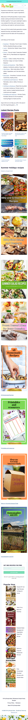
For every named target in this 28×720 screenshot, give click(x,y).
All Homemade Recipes (7, 395)
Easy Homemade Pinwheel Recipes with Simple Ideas (20, 673)
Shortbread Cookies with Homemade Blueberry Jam (20, 134)
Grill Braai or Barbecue (9, 86)
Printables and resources (10, 94)
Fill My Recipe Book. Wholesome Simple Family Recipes (14, 699)
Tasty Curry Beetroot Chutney (20, 609)
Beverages (6, 75)
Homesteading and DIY (7, 556)
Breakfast (6, 44)
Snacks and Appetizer (9, 65)
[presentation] (7, 121)
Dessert (5, 58)
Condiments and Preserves (10, 79)
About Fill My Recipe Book (14, 705)
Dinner (5, 52)
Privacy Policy (11, 703)
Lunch (5, 48)
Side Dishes (6, 69)
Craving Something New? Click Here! (14, 1)
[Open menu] (25, 5)
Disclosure (18, 703)
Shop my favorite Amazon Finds (9, 503)
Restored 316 (14, 712)
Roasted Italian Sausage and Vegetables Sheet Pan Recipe (7, 134)
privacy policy (19, 576)
